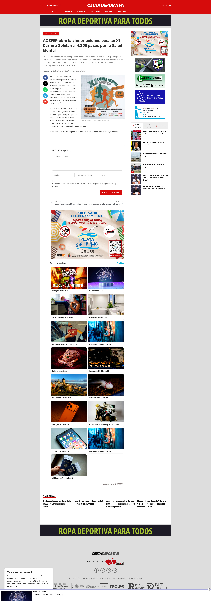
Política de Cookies (119, 578)
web (52, 94)
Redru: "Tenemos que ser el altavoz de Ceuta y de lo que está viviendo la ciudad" (155, 178)
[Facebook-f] (160, 5)
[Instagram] (166, 5)
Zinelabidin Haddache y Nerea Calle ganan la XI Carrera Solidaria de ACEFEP (57, 504)
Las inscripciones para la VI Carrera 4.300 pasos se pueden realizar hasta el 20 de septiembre (120, 504)
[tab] (137, 126)
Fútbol (55, 12)
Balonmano (95, 12)
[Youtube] (169, 5)
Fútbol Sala (67, 12)
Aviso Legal (71, 578)
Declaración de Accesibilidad (87, 578)
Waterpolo (109, 12)
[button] (42, 5)
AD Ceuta (44, 12)
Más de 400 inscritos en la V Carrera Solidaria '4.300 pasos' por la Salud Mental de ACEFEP (151, 504)
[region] (28, 582)
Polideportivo (123, 12)
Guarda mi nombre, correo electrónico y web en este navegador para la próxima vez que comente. (84, 185)
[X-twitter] (163, 5)
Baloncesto (81, 12)
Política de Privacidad (136, 578)
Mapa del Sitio (105, 578)
